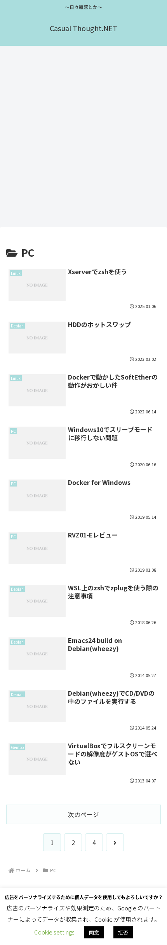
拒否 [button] (123, 932)
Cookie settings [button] (54, 932)
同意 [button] (94, 932)
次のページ (83, 814)
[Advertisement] (83, 138)
